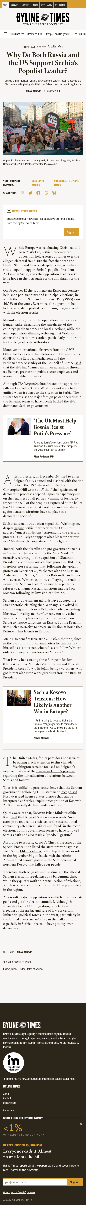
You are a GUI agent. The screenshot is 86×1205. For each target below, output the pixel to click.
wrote (32, 490)
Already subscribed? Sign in (17, 1199)
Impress (7, 1047)
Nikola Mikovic (33, 91)
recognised (69, 792)
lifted (36, 847)
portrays (73, 537)
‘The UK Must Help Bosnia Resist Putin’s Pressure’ (55, 427)
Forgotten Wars (55, 46)
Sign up (71, 232)
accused (16, 580)
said (78, 363)
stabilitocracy (38, 919)
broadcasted (49, 384)
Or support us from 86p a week (19, 1192)
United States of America (31, 969)
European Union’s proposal (55, 771)
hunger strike (12, 324)
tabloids (45, 600)
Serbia (14, 969)
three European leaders (55, 660)
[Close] (81, 1124)
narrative (9, 558)
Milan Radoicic (31, 851)
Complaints (8, 1110)
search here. (69, 1078)
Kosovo (6, 969)
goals (7, 902)
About (6, 1094)
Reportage (29, 46)
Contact (7, 1098)
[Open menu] (5, 33)
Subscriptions (9, 1102)
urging (19, 528)
